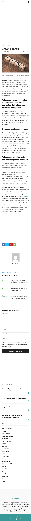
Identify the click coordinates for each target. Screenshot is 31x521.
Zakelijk (4, 481)
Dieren (4, 431)
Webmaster (5, 476)
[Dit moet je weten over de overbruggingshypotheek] (6, 298)
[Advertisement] (15, 21)
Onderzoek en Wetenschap (10, 463)
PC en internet (6, 469)
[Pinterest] (11, 244)
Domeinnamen (6, 433)
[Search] (28, 2)
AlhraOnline (7, 51)
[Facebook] (3, 244)
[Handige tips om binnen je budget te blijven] (6, 290)
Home (3, 45)
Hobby (3, 453)
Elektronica (5, 438)
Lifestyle (4, 458)
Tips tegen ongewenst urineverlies (14, 398)
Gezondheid (5, 451)
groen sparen (14, 78)
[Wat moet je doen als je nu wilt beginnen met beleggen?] (6, 282)
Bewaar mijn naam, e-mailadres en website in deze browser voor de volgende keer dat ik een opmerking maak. (15, 344)
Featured (4, 443)
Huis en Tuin (5, 456)
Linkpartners (18, 516)
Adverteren (11, 516)
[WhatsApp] (14, 244)
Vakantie (4, 474)
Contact (25, 516)
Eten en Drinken (6, 441)
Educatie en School (7, 436)
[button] (2, 2)
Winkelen (4, 479)
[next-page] (5, 304)
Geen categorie (6, 448)
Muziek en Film (6, 461)
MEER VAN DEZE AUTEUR (9, 275)
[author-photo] (16, 261)
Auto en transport (7, 428)
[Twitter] (7, 244)
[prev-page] (3, 304)
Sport (3, 471)
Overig (4, 466)
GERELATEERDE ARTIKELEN (10, 272)
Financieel (8, 45)
